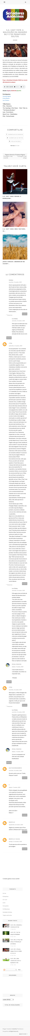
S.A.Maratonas (6, 909)
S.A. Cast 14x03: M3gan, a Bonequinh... (12, 197)
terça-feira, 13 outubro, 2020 (15, 282)
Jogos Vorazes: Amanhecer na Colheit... (14, 262)
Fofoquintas (5, 896)
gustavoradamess (15, 768)
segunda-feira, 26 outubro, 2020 (16, 824)
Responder (24, 313)
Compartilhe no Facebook (15, 134)
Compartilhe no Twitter (16, 137)
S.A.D (4, 902)
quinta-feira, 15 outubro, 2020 (15, 345)
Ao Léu (4, 893)
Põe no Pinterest (16, 141)
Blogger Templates (7, 1029)
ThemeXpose (20, 1029)
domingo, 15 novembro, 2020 (15, 841)
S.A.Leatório (6, 906)
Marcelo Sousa (14, 839)
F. (9, 785)
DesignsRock (6, 1031)
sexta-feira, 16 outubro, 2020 (18, 320)
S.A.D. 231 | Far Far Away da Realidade (15, 933)
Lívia (10, 343)
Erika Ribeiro (16, 664)
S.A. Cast (17, 145)
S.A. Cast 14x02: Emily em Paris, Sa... (14, 230)
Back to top (22, 1034)
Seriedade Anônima (7, 912)
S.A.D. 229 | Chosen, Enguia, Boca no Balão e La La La (16, 951)
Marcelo (12, 822)
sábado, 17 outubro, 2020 (17, 666)
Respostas (9, 315)
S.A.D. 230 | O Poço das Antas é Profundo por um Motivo (16, 941)
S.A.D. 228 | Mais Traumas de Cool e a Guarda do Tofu (15, 960)
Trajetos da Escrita (7, 915)
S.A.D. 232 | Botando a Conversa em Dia (16, 926)
